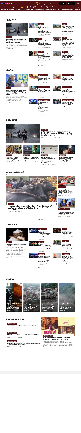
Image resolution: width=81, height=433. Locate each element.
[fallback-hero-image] (17, 29)
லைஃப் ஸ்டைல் (61, 7)
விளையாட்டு (44, 7)
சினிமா (52, 7)
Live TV (49, 3)
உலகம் (70, 7)
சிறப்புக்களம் (16, 7)
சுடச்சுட (8, 7)
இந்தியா (35, 7)
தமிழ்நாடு (28, 7)
